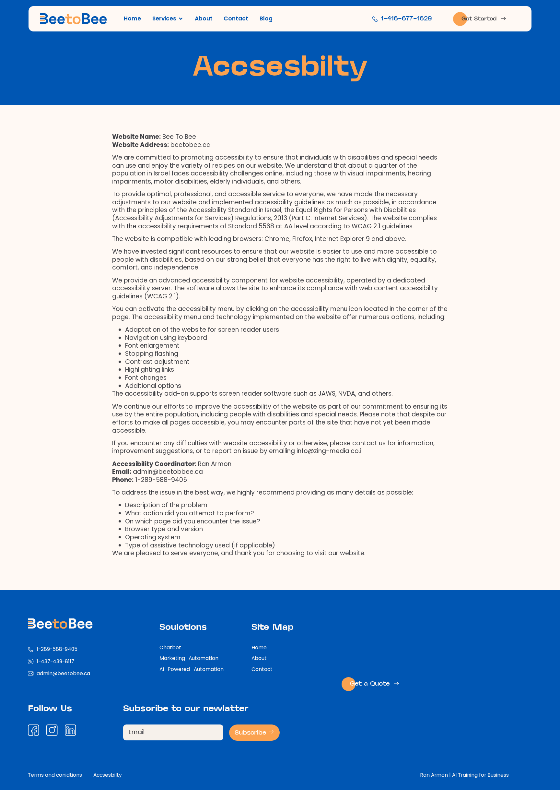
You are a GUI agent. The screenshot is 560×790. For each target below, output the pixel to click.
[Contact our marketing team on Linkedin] (72, 730)
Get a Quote (370, 684)
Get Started (478, 19)
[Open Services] (180, 18)
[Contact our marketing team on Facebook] (35, 730)
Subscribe (251, 733)
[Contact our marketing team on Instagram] (54, 730)
